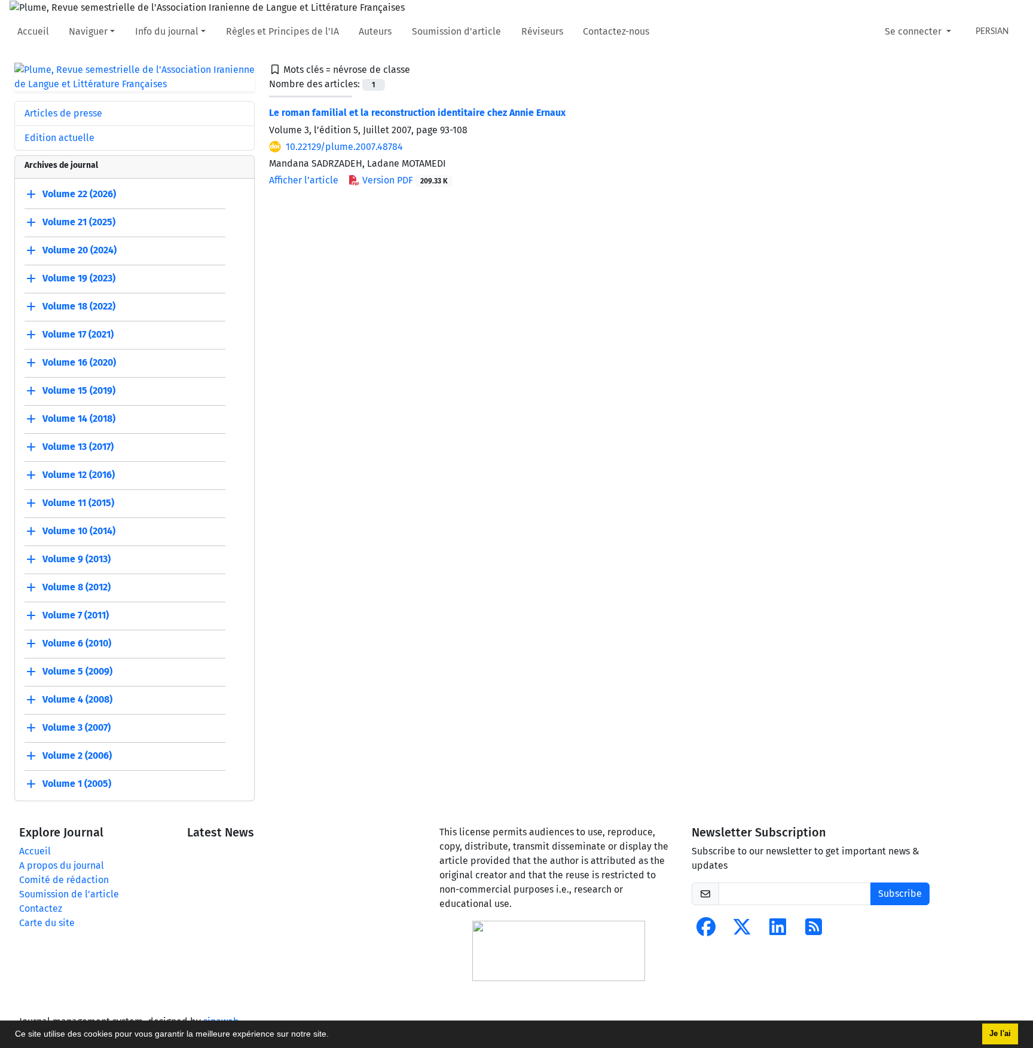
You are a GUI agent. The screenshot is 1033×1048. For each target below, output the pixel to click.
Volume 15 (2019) (78, 390)
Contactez (40, 908)
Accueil (33, 31)
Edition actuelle (59, 137)
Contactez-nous (616, 31)
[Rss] (813, 930)
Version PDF (404, 180)
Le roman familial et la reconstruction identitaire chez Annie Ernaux (417, 112)
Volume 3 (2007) (76, 727)
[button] (333, 1035)
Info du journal (166, 31)
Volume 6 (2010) (76, 643)
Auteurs (375, 31)
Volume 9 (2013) (76, 559)
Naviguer (88, 31)
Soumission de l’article (69, 894)
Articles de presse (63, 113)
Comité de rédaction (64, 879)
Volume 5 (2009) (77, 671)
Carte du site (47, 923)
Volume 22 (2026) (79, 194)
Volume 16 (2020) (79, 362)
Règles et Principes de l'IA (282, 31)
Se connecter (914, 31)
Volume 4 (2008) (77, 699)
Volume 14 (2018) (78, 418)
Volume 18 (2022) (78, 306)
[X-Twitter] (742, 930)
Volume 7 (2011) (75, 615)
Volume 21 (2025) (78, 222)
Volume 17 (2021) (78, 334)
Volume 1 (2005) (76, 783)
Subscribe (900, 893)
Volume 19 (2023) (78, 278)
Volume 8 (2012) (76, 587)
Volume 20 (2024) (79, 250)
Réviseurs (542, 31)
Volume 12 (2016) (78, 474)
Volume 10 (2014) (78, 531)
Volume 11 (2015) (78, 502)
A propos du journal (61, 865)
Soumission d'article (456, 31)
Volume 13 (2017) (78, 446)
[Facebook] (706, 930)
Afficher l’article (303, 180)
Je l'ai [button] (1000, 1033)
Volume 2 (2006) (77, 755)
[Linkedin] (777, 930)
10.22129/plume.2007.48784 (344, 146)
